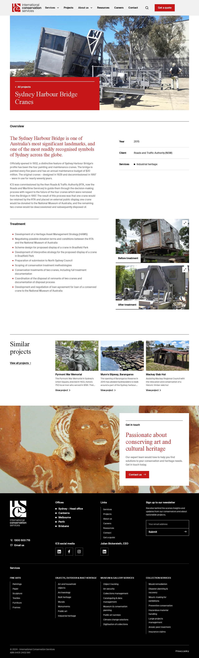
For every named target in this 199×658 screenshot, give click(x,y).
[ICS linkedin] (59, 551)
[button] (52, 8)
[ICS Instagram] (79, 551)
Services (50, 7)
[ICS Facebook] (69, 551)
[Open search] (147, 8)
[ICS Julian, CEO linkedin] (104, 551)
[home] (26, 8)
